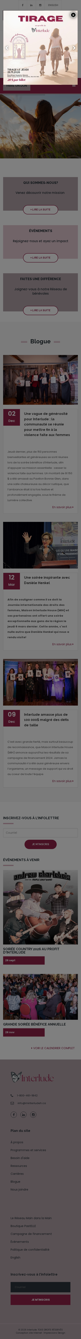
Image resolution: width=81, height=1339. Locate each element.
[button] (7, 48)
